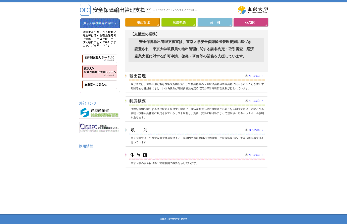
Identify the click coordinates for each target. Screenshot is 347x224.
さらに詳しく (256, 75)
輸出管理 (143, 22)
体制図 (250, 22)
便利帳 (99, 57)
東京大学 (253, 10)
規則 (215, 22)
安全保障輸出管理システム (99, 71)
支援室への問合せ (99, 85)
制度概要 (179, 22)
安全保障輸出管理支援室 (138, 10)
